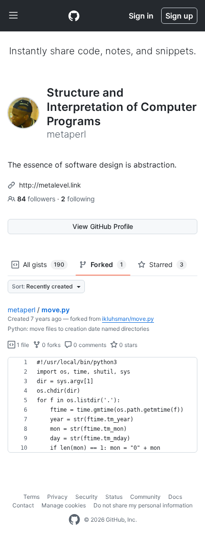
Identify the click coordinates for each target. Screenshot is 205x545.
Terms (31, 496)
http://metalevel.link (50, 185)
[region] (102, 405)
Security (86, 496)
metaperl (21, 310)
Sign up (179, 15)
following (78, 199)
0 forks (51, 344)
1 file (22, 344)
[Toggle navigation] (13, 16)
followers (37, 199)
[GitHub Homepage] (74, 520)
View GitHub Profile (102, 226)
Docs (175, 496)
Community (145, 496)
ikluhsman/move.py (128, 318)
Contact (23, 505)
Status (114, 496)
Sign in (141, 15)
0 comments (89, 344)
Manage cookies (63, 505)
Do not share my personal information (143, 505)
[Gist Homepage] (74, 15)
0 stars (127, 344)
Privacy (57, 496)
